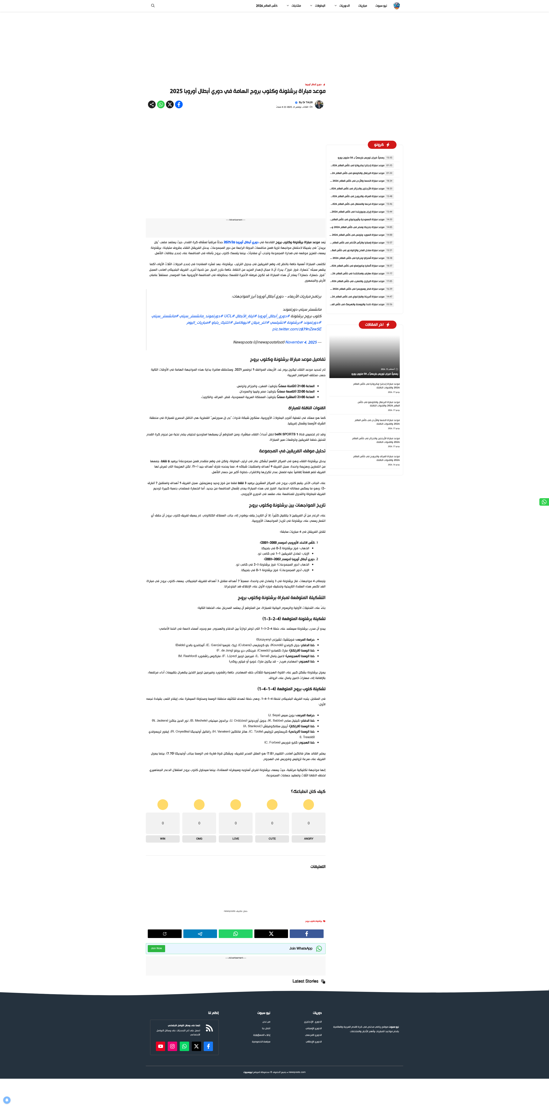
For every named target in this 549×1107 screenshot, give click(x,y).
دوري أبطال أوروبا (313, 85)
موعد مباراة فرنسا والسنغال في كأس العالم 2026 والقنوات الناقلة (349, 204)
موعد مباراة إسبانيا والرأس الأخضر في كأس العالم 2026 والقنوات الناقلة (346, 242)
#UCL (229, 316)
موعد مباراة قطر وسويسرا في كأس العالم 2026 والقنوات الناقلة (349, 289)
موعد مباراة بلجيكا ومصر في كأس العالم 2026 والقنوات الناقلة (350, 227)
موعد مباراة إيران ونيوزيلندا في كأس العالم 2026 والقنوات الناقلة (349, 212)
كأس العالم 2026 (267, 6)
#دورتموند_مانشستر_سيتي (201, 316)
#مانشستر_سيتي (164, 316)
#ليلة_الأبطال (246, 316)
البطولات (320, 6)
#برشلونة (295, 322)
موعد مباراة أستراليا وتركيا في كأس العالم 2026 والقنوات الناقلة (349, 258)
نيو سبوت (381, 6)
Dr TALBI (308, 102)
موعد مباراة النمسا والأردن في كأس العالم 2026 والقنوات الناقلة (349, 181)
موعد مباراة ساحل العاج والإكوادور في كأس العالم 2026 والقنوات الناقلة (345, 250)
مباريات (362, 6)
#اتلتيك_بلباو (222, 322)
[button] (153, 6)
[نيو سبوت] (396, 6)
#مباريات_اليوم (199, 322)
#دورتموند (312, 322)
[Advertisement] (274, 44)
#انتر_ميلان (260, 322)
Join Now (156, 959)
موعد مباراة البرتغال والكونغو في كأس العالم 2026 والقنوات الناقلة (348, 173)
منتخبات (296, 6)
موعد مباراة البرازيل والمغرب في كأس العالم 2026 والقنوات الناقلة (348, 281)
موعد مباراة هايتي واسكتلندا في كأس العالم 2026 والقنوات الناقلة (348, 273)
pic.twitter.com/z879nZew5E (296, 329)
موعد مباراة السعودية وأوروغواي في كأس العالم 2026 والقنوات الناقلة (346, 219)
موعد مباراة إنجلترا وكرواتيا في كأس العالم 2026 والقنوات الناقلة (349, 165)
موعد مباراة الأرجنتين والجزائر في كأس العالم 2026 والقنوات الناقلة (348, 188)
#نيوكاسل (242, 322)
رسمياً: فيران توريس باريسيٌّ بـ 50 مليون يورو (361, 157)
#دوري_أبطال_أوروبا (274, 316)
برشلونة (318, 932)
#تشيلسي (278, 322)
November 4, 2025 (301, 342)
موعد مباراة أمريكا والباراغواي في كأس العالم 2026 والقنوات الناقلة (348, 296)
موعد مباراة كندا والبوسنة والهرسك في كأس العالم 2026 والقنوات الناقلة (344, 304)
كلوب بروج (310, 932)
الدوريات (344, 6)
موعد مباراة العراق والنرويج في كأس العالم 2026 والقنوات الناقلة (349, 196)
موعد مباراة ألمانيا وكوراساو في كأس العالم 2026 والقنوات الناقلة (348, 266)
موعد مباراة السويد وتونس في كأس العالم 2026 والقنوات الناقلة (349, 235)
